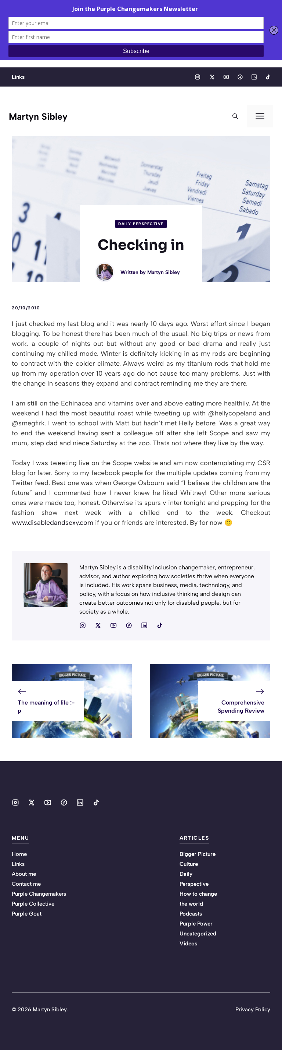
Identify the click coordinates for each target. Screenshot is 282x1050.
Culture (189, 864)
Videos (188, 943)
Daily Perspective (141, 223)
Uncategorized (198, 933)
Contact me (26, 884)
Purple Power (196, 923)
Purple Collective (33, 903)
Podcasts (191, 913)
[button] (235, 116)
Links (18, 77)
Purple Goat (26, 913)
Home (19, 854)
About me (24, 874)
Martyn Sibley (38, 116)
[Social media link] (197, 77)
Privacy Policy (252, 1009)
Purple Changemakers (39, 894)
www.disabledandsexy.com (52, 523)
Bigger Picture (198, 854)
